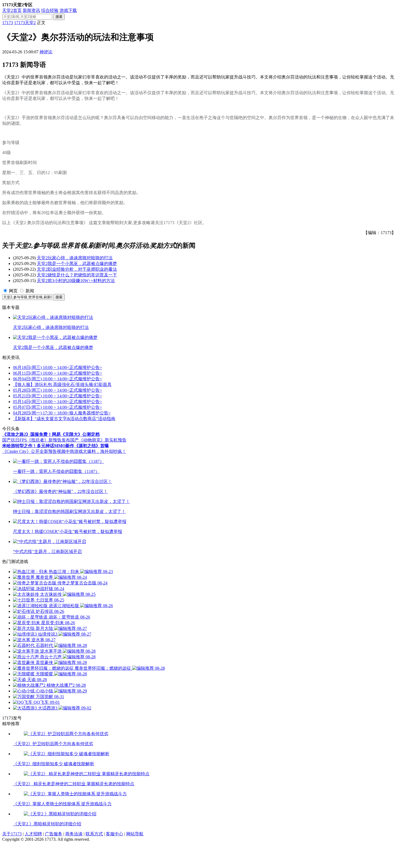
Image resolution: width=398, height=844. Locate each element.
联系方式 (94, 834)
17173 (7, 22)
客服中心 (114, 834)
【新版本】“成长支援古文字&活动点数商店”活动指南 (64, 418)
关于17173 (12, 834)
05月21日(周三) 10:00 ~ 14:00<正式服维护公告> (57, 396)
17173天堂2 (25, 22)
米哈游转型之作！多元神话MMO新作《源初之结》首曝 (55, 445)
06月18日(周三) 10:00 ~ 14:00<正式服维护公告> (57, 367)
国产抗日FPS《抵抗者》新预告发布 (36, 440)
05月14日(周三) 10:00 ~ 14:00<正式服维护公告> (57, 401)
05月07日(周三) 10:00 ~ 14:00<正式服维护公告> (57, 407)
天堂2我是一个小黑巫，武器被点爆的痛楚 (77, 263)
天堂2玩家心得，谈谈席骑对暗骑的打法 (75, 258)
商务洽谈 (74, 834)
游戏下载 (68, 10)
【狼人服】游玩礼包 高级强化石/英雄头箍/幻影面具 (62, 384)
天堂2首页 (12, 10)
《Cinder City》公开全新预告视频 (34, 451)
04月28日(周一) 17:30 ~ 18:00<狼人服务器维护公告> (62, 413)
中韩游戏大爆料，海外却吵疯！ (96, 451)
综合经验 (49, 10)
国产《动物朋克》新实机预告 (98, 440)
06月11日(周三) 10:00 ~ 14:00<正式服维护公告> (57, 373)
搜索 (59, 17)
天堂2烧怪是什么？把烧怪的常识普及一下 (77, 275)
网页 (13, 291)
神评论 (46, 52)
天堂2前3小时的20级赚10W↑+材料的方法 (76, 280)
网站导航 (134, 834)
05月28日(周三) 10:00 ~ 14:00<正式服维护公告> (57, 390)
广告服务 (53, 834)
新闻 (29, 291)
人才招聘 (33, 834)
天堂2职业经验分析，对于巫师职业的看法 (77, 269)
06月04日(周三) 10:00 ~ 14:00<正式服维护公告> (57, 379)
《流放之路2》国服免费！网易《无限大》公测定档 (51, 434)
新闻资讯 (31, 10)
